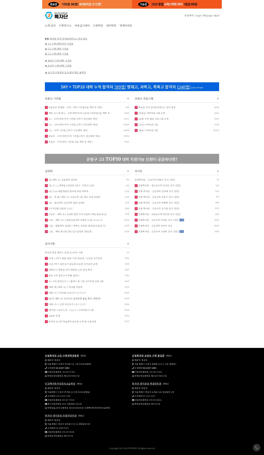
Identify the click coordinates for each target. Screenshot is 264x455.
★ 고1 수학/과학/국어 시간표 (59, 43)
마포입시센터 (82, 25)
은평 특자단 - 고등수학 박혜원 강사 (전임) (158, 202)
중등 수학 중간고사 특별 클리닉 (63, 275)
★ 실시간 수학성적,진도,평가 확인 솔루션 (65, 72)
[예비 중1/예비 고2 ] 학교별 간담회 (65, 286)
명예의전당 (125, 25)
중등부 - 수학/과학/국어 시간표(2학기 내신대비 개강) (74, 135)
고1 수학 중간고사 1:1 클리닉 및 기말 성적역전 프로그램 (75, 281)
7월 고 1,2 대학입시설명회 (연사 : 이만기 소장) (71, 185)
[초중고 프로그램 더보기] (218, 98)
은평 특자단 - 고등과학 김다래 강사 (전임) (158, 191)
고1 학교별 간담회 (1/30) (60, 208)
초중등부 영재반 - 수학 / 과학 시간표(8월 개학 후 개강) (75, 107)
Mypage (207, 15)
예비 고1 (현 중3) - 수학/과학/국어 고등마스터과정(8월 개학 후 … (80, 112)
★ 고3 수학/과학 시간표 (56, 53)
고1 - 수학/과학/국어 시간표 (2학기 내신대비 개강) (73, 118)
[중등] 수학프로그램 (148, 130)
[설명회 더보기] (128, 171)
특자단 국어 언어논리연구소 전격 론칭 (157, 107)
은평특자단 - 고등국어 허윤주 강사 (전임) (155, 179)
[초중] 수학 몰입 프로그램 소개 (153, 118)
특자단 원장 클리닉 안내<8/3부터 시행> (64, 252)
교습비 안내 (54, 315)
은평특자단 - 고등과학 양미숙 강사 (155, 225)
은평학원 (98, 25)
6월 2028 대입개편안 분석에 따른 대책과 (68, 191)
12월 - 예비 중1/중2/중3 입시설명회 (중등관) (70, 231)
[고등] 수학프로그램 (148, 124)
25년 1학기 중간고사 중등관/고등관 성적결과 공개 (72, 263)
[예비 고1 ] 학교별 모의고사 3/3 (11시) (67, 292)
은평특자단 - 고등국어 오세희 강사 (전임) (158, 231)
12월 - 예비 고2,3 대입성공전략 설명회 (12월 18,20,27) (75, 219)
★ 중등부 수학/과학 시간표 (58, 60)
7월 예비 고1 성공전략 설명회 (62, 179)
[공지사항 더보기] (128, 244)
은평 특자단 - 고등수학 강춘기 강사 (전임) (158, 196)
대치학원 (111, 25)
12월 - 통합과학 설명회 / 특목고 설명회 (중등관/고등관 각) (77, 225)
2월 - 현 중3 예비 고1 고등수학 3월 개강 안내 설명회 (74, 196)
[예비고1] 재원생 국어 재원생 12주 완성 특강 (70, 269)
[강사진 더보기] (218, 171)
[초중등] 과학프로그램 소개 (151, 112)
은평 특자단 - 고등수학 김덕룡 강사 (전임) (158, 208)
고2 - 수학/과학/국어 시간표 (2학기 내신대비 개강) (73, 124)
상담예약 (189, 15)
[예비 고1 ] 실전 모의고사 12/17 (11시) (67, 304)
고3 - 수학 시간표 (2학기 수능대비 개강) (68, 130)
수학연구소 (65, 25)
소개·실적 (50, 25)
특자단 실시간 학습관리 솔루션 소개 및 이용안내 (72, 321)
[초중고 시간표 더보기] (128, 98)
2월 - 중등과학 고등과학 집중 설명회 (66, 202)
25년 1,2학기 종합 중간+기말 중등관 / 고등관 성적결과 (75, 258)
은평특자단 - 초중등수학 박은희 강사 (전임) (159, 214)
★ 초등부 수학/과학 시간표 (58, 65)
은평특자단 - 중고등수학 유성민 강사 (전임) (159, 185)
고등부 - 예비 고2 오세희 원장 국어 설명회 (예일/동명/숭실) (77, 214)
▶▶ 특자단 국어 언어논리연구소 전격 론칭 (66, 38)
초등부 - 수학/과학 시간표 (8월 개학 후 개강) (70, 141)
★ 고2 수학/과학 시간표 (56, 48)
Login (198, 15)
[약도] (83, 355)
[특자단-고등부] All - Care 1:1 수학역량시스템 (71, 309)
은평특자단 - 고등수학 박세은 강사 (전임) (158, 219)
